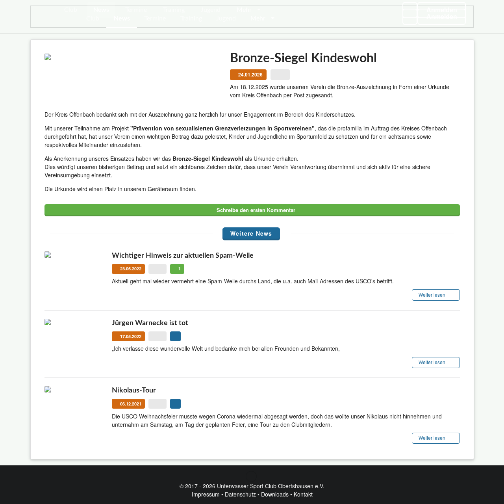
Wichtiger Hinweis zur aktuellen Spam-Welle (183, 255)
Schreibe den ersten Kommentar (255, 210)
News (101, 10)
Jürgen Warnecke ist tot (150, 323)
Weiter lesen (433, 294)
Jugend (210, 10)
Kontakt (303, 494)
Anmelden (441, 9)
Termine (136, 10)
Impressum (206, 494)
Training (174, 10)
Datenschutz (240, 494)
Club (70, 10)
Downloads (275, 494)
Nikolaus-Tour (134, 390)
